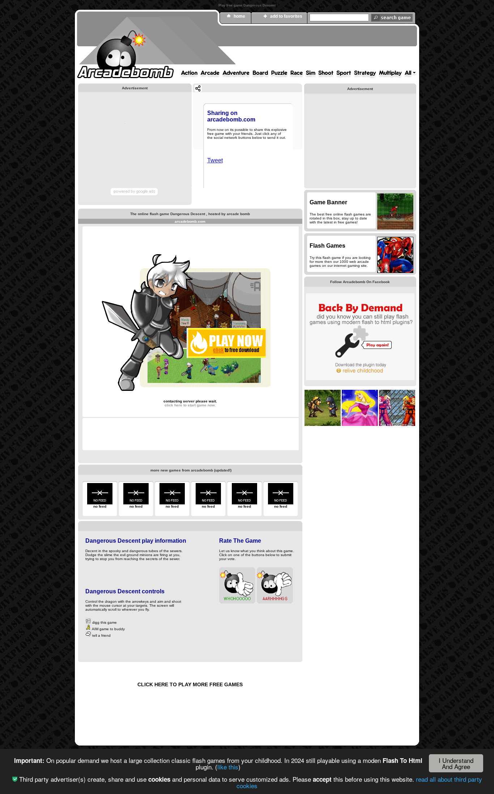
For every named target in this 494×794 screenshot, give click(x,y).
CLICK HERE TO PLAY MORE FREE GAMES (190, 684)
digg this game (104, 622)
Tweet (215, 160)
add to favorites (286, 16)
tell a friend (101, 635)
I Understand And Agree (456, 763)
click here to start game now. (190, 405)
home (239, 16)
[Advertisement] (285, 48)
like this (227, 766)
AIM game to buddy (108, 629)
